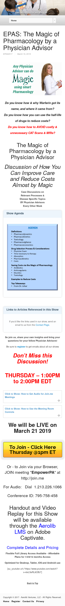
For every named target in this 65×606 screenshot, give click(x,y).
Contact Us (28, 601)
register (21, 346)
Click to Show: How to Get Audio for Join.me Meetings (29, 395)
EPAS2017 (7, 54)
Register (16, 601)
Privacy (40, 601)
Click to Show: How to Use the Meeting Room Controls (29, 410)
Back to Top (32, 583)
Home (6, 601)
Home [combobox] (14, 20)
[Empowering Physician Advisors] (32, 14)
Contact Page (42, 324)
